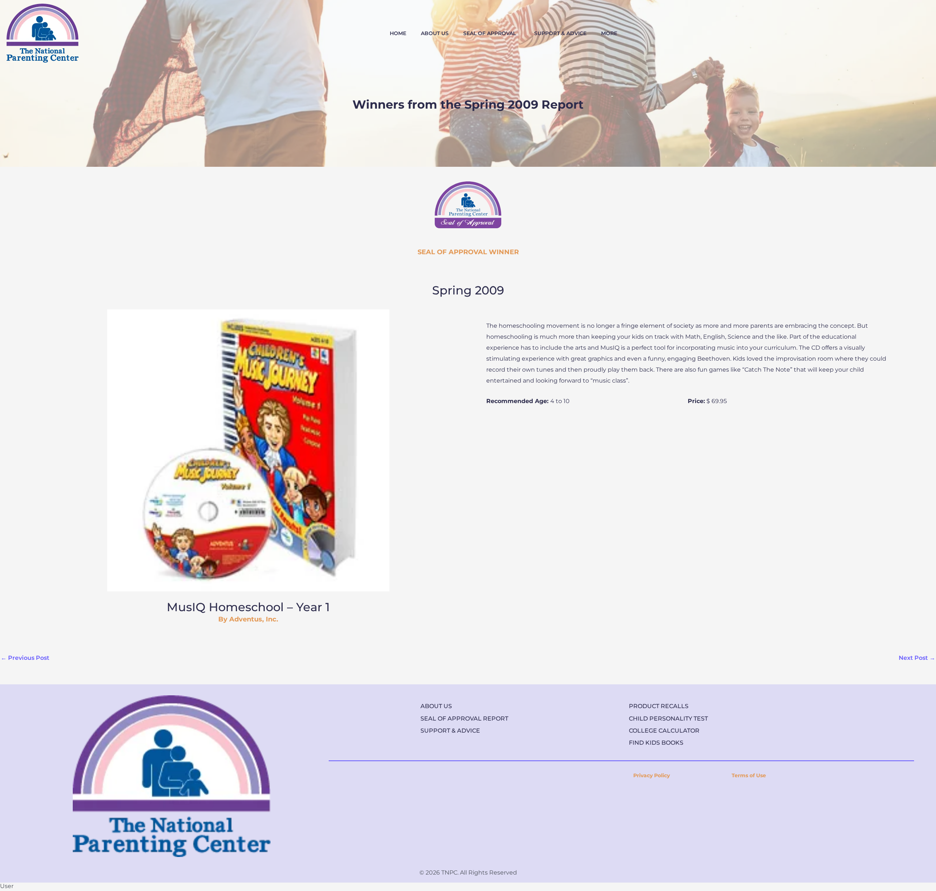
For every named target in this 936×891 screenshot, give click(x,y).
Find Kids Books (656, 742)
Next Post (917, 657)
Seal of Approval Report (464, 718)
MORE (609, 33)
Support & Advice (450, 730)
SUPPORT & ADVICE (560, 33)
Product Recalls (658, 706)
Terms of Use (749, 775)
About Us (436, 706)
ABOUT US (435, 33)
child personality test (668, 718)
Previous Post (25, 657)
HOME (398, 33)
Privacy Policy (651, 775)
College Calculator (664, 730)
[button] (491, 33)
